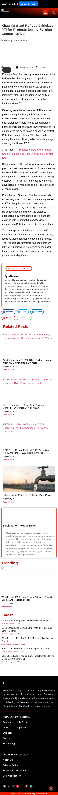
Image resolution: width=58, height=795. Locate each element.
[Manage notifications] (51, 788)
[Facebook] (4, 786)
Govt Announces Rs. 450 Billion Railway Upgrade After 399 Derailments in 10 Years (28, 361)
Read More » (8, 370)
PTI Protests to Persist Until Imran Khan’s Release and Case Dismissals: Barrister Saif (27, 153)
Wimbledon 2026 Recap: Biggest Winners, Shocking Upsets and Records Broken (27, 598)
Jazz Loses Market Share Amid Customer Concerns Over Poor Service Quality (24, 406)
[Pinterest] (26, 786)
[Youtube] (17, 786)
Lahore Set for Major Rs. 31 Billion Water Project (27, 495)
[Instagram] (13, 786)
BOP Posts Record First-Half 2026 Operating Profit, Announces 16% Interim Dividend (26, 451)
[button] (45, 12)
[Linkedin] (31, 786)
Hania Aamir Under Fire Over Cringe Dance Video (26, 648)
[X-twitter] (8, 786)
